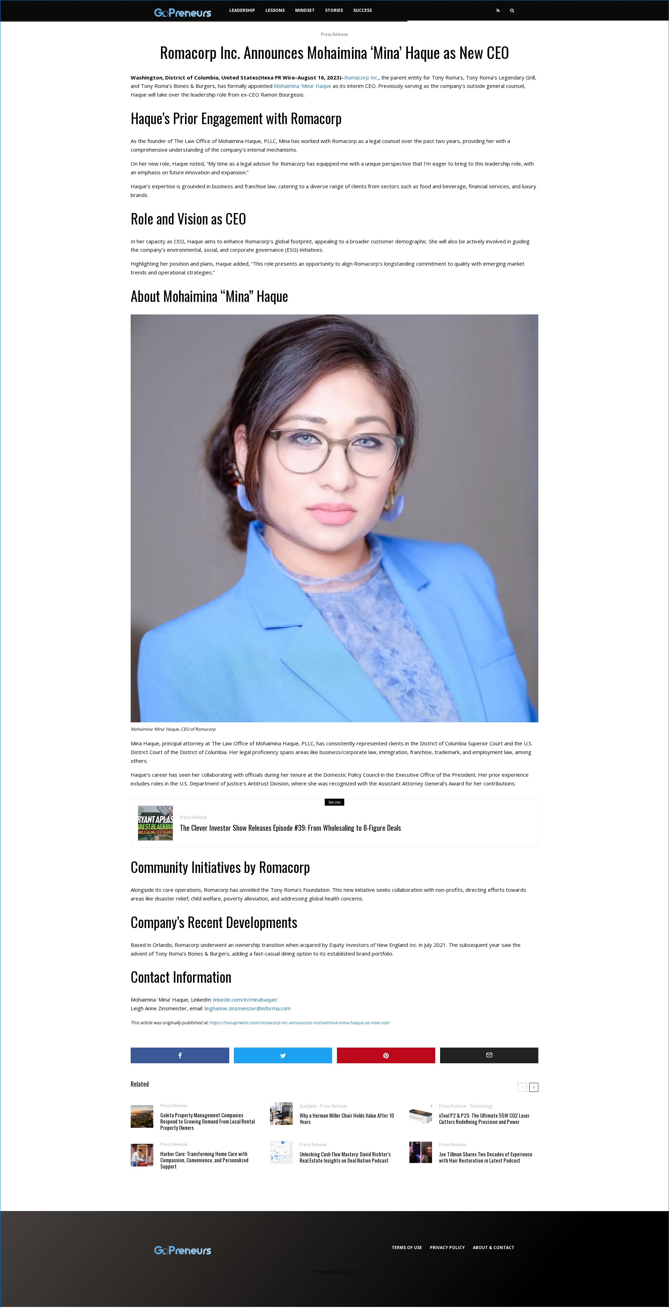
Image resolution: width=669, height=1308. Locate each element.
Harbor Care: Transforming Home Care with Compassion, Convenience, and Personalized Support (204, 1159)
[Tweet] (283, 1055)
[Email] (489, 1055)
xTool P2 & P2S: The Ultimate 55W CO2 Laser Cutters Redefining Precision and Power (484, 1118)
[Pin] (386, 1055)
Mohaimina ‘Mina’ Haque (302, 85)
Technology (481, 1106)
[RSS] (498, 10)
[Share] (180, 1055)
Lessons (275, 10)
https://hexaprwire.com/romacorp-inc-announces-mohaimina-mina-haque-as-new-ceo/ (299, 1023)
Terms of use (407, 1247)
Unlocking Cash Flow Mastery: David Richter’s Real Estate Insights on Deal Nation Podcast (345, 1157)
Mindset (305, 10)
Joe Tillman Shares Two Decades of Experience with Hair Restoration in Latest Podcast (485, 1157)
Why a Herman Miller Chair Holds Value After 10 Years (347, 1118)
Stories (334, 10)
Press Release (334, 34)
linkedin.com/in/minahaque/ (245, 999)
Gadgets (308, 1106)
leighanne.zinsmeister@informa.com (248, 1008)
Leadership (242, 10)
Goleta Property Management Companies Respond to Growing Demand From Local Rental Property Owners (207, 1121)
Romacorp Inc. (361, 77)
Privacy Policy (447, 1247)
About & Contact (493, 1247)
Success (362, 10)
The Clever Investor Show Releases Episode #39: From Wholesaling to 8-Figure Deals (290, 827)
